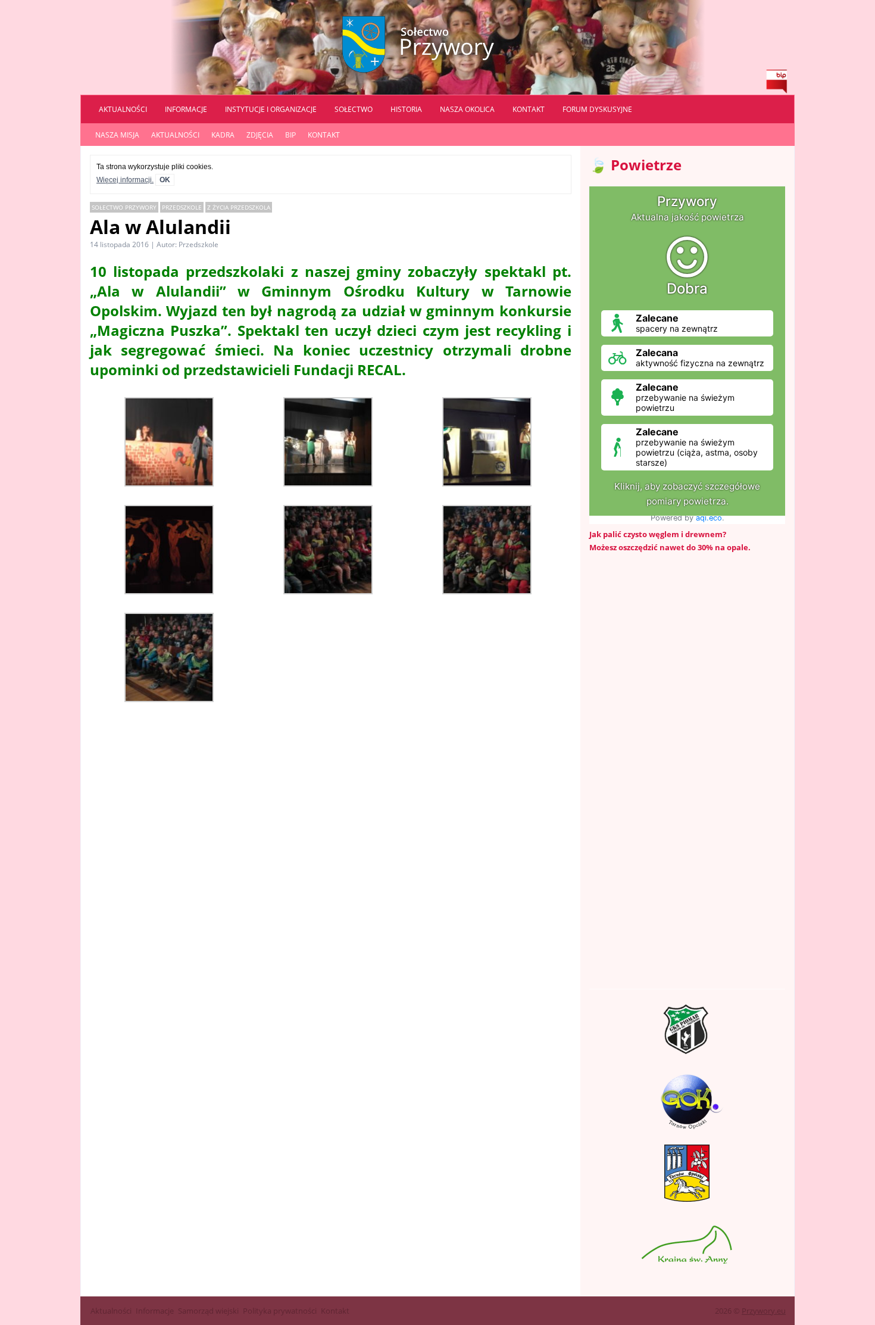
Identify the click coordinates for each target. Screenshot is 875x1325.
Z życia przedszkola (238, 207)
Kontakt (528, 109)
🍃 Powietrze (635, 164)
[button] (169, 443)
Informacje (186, 109)
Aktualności (123, 109)
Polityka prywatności (280, 1310)
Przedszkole (182, 207)
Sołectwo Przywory (124, 207)
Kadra (223, 135)
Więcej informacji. (125, 180)
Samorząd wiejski (208, 1310)
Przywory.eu (764, 1310)
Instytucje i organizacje (271, 109)
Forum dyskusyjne (597, 109)
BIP (290, 135)
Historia (406, 109)
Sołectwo (354, 109)
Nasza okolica (467, 109)
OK (165, 180)
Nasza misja (117, 135)
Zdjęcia (259, 135)
